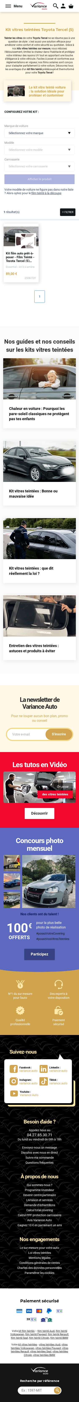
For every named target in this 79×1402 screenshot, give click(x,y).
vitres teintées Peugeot (48, 1348)
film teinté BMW (59, 1338)
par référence (39, 1381)
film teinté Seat (19, 1338)
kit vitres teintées (27, 1344)
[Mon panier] (71, 5)
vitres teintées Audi (49, 1344)
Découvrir (39, 813)
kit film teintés (27, 1331)
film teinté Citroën (39, 1338)
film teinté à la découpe (46, 193)
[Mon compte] (63, 6)
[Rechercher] (57, 1390)
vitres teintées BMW (44, 1355)
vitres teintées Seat (40, 1351)
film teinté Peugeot (36, 1334)
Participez (39, 954)
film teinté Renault (58, 1334)
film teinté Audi (46, 1331)
